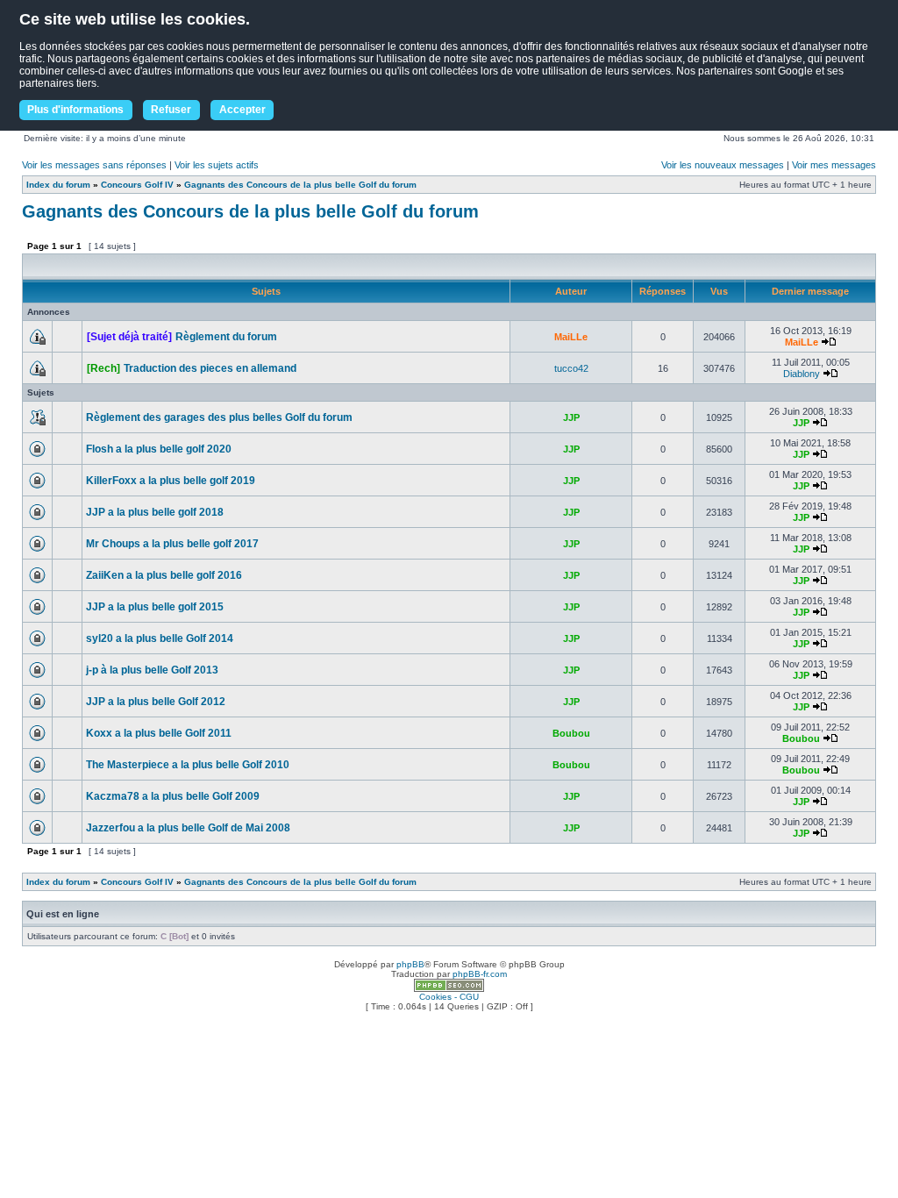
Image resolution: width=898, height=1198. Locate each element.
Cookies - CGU (449, 997)
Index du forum (58, 184)
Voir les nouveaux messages (722, 165)
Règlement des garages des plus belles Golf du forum (219, 417)
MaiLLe (571, 337)
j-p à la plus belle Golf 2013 (152, 670)
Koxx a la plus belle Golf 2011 (159, 733)
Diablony (801, 373)
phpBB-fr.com (480, 974)
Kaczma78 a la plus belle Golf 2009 (173, 796)
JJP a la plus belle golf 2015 (155, 607)
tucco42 (571, 368)
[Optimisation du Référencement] (449, 989)
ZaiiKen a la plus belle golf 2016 (164, 575)
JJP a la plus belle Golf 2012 (155, 701)
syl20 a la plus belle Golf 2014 (159, 638)
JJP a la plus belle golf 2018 (155, 512)
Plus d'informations (75, 109)
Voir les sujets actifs (217, 165)
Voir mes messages (834, 165)
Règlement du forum (226, 337)
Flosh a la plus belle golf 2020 (159, 449)
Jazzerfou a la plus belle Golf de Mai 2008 (188, 828)
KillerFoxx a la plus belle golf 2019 (170, 480)
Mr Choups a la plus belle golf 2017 (172, 544)
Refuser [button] (171, 109)
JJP (571, 417)
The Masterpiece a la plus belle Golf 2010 (187, 765)
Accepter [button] (242, 109)
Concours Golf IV (137, 184)
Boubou (571, 733)
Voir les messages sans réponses (94, 165)
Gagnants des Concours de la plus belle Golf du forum (300, 184)
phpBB (410, 964)
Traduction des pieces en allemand (210, 368)
